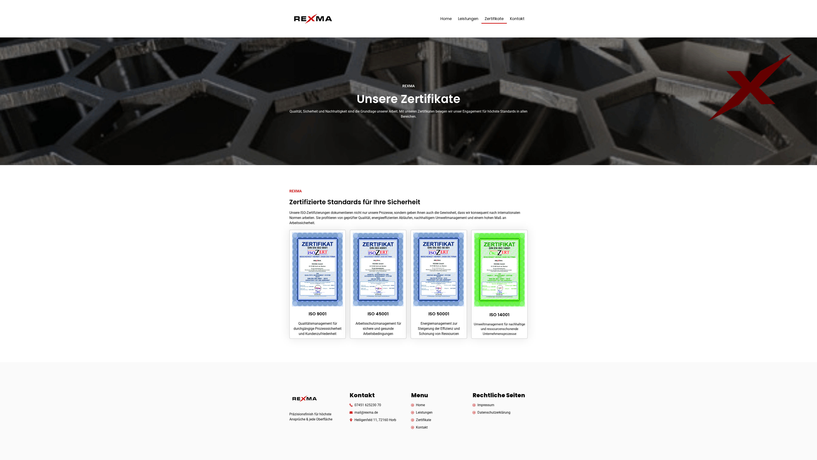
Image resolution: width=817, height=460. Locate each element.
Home (446, 18)
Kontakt (517, 18)
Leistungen (468, 18)
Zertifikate (494, 18)
